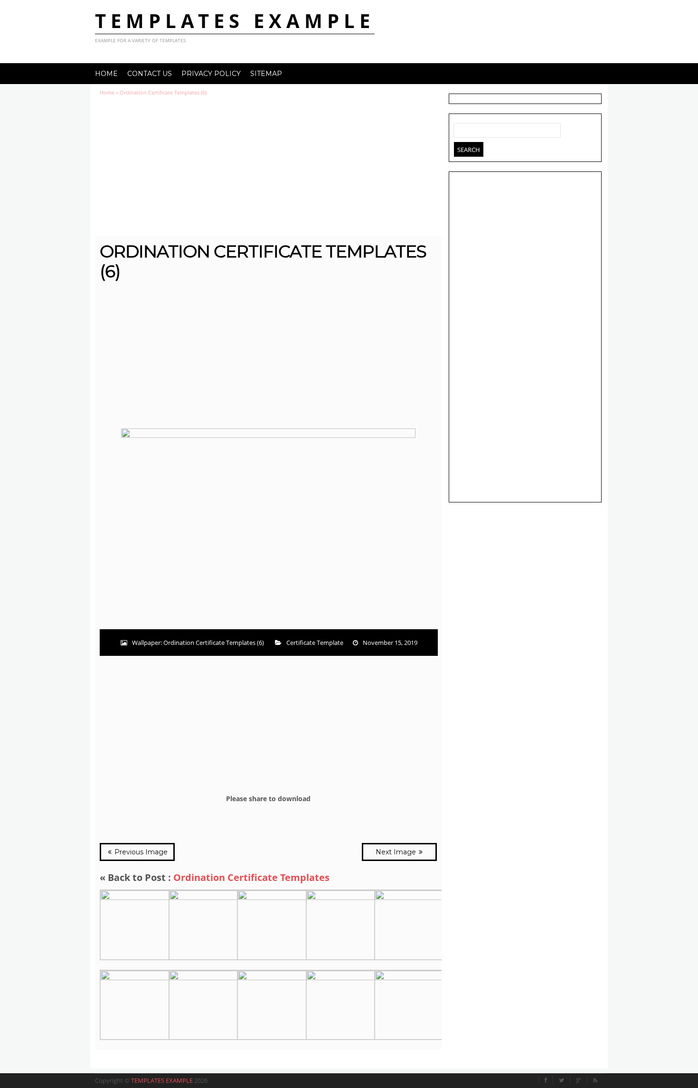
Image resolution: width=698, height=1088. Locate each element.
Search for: (461, 128)
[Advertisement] (268, 166)
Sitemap (266, 73)
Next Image (397, 852)
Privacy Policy (211, 73)
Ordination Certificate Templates (251, 877)
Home (106, 73)
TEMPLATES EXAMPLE (235, 21)
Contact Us (149, 73)
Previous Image (140, 852)
